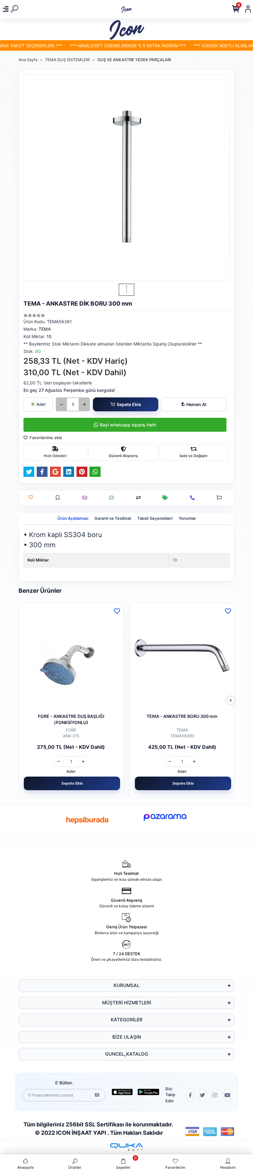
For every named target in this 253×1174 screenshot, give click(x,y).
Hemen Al (196, 404)
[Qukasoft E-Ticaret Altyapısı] (126, 1147)
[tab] (72, 518)
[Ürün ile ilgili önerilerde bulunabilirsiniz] (220, 498)
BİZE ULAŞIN (126, 1037)
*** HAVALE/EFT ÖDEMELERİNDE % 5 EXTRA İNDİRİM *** (117, 45)
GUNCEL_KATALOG (126, 1054)
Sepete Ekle (129, 404)
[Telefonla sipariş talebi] (194, 498)
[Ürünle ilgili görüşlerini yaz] (113, 498)
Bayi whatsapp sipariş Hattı (128, 424)
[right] (231, 700)
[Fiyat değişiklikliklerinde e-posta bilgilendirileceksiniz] (167, 498)
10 (175, 559)
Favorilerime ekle (45, 437)
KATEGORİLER (127, 1020)
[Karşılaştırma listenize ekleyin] (140, 498)
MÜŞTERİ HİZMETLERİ (126, 1003)
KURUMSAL (126, 985)
